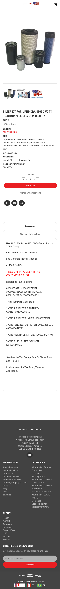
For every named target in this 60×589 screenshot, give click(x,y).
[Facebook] (7, 203)
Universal (7, 527)
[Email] (14, 203)
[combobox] (19, 585)
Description (30, 226)
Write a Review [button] (10, 124)
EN (22, 585)
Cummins (36, 473)
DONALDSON (9, 530)
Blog (5, 492)
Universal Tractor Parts (42, 492)
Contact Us (8, 473)
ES (33, 585)
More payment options (30, 193)
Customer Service (11, 476)
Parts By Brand (38, 476)
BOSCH (6, 521)
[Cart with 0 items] (51, 3)
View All (6, 539)
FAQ (5, 489)
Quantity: (30, 174)
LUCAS (6, 518)
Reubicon (7, 524)
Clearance (36, 501)
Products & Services (12, 479)
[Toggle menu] (7, 4)
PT (44, 585)
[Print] (21, 203)
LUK (5, 533)
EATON (6, 536)
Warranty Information (30, 234)
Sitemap (7, 495)
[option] (30, 585)
